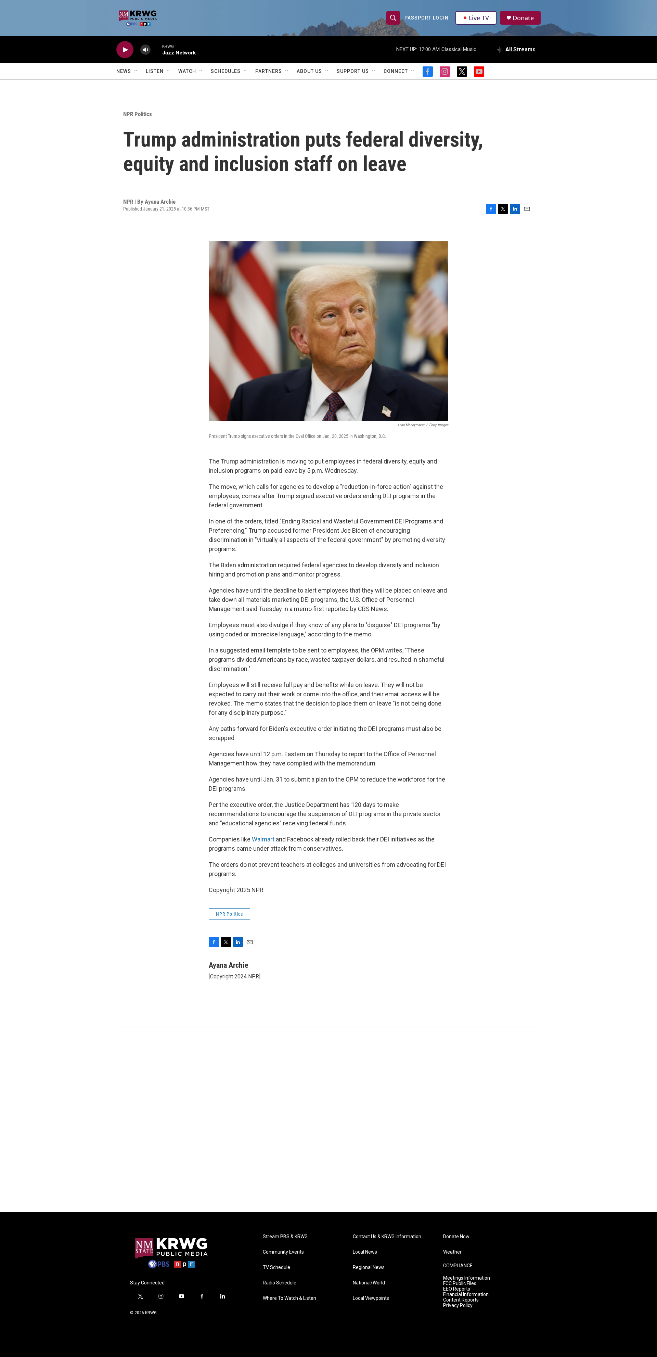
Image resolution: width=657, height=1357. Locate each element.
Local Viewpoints (371, 1298)
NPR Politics (137, 114)
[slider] (156, 49)
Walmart (264, 839)
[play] (124, 50)
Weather (452, 1252)
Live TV (479, 18)
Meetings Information (466, 1278)
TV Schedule (276, 1267)
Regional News (369, 1267)
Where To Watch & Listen (289, 1298)
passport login (426, 18)
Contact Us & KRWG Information (387, 1236)
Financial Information (466, 1294)
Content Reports (461, 1300)
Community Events (283, 1252)
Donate (523, 18)
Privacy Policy (458, 1305)
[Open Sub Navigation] (136, 71)
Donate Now (456, 1236)
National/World (369, 1282)
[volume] (145, 50)
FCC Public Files (459, 1283)
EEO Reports (456, 1289)
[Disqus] (328, 1119)
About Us (309, 71)
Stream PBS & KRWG (285, 1236)
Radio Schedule (279, 1282)
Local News (365, 1252)
